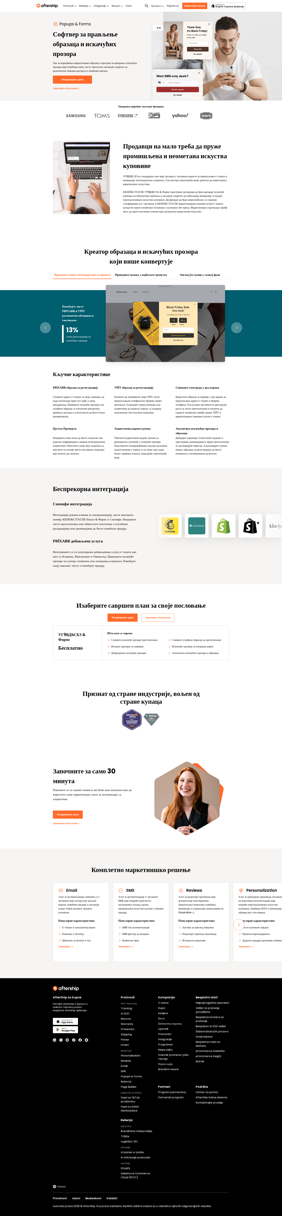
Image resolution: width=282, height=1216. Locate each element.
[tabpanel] (141, 372)
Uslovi (76, 1198)
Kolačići (112, 1198)
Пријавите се (157, 5)
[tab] (82, 275)
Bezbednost (93, 1198)
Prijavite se (173, 5)
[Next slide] (238, 924)
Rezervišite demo (194, 5)
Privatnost (60, 1198)
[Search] (146, 5)
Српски (61, 1186)
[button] (45, 327)
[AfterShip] (48, 6)
